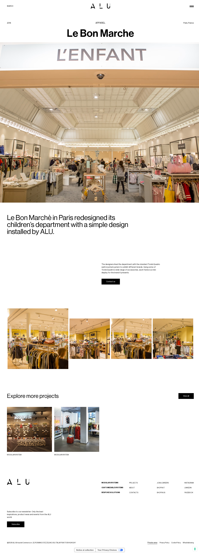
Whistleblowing (188, 543)
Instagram (189, 483)
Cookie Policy (176, 543)
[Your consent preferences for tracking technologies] (195, 549)
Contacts (133, 492)
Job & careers (163, 483)
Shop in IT (161, 488)
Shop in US (161, 492)
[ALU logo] (100, 5)
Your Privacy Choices (107, 550)
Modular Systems (110, 483)
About (132, 488)
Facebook (188, 492)
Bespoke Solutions (111, 492)
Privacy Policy (164, 543)
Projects (133, 483)
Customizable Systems (112, 488)
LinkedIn (188, 488)
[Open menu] (192, 6)
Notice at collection (85, 550)
